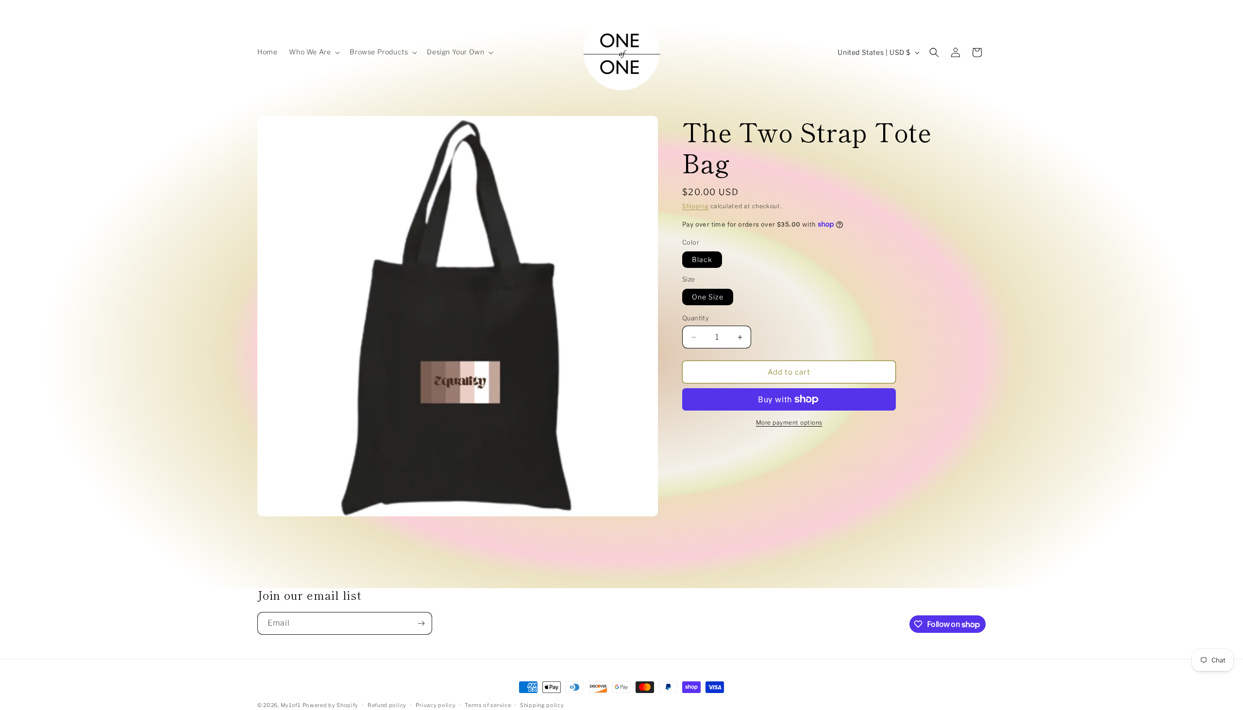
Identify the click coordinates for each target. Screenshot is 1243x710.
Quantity (695, 318)
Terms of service (488, 705)
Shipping (695, 206)
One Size (707, 297)
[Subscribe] (421, 623)
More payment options (789, 422)
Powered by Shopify (330, 705)
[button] (313, 52)
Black (702, 259)
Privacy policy (436, 705)
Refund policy (387, 705)
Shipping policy (542, 705)
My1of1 (291, 705)
